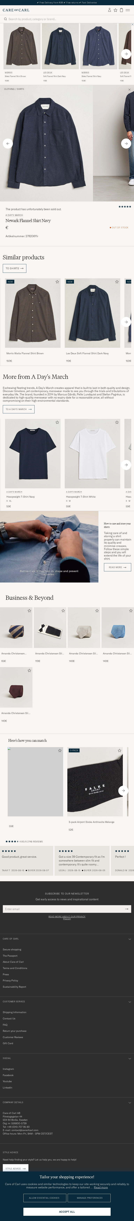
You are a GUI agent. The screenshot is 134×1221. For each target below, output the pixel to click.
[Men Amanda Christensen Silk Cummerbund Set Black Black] (50, 627)
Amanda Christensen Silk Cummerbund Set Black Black (49, 653)
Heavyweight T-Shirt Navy (20, 496)
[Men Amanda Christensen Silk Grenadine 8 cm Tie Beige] (84, 627)
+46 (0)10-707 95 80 (18, 1126)
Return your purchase (14, 1030)
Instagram (8, 1068)
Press (6, 974)
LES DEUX (47, 73)
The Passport (10, 955)
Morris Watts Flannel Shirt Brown (25, 353)
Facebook (8, 1075)
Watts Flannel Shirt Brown (15, 76)
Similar (23, 257)
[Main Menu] (127, 10)
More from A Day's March (35, 376)
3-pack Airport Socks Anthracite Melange (91, 822)
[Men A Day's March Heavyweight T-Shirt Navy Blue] (33, 453)
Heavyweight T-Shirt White (80, 496)
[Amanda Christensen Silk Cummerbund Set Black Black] (50, 650)
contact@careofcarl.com (25, 1130)
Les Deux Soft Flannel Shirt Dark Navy (87, 353)
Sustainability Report (14, 986)
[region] (67, 861)
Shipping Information (14, 1012)
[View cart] (121, 10)
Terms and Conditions (15, 968)
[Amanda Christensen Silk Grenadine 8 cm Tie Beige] (84, 650)
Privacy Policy (10, 980)
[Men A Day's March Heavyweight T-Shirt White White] (92, 453)
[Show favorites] (115, 10)
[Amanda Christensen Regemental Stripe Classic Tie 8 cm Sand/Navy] (16, 650)
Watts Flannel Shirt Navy (91, 76)
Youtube (7, 1081)
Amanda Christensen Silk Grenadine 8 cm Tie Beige (83, 653)
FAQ (5, 1024)
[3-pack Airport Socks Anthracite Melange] (95, 818)
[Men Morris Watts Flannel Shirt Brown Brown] (21, 46)
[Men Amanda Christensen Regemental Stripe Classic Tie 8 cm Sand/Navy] (16, 627)
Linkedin (7, 1087)
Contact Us (9, 1018)
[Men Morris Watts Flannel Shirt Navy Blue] (98, 46)
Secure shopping (12, 949)
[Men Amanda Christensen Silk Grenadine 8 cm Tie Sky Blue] (118, 627)
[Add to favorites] (56, 282)
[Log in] (109, 10)
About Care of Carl (13, 961)
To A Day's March (16, 409)
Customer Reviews (13, 1037)
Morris (8, 73)
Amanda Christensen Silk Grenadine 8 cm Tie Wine (15, 713)
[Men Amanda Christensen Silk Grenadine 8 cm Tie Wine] (16, 687)
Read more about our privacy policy (67, 918)
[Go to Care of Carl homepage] (16, 10)
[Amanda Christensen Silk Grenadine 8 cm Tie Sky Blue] (118, 650)
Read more (115, 567)
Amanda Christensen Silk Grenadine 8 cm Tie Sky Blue (117, 653)
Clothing (9, 89)
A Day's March (14, 215)
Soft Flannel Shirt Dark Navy (54, 76)
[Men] (35, 781)
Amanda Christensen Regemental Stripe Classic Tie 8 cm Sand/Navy (16, 653)
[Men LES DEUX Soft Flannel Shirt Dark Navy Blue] (60, 46)
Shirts (20, 89)
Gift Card (8, 1043)
